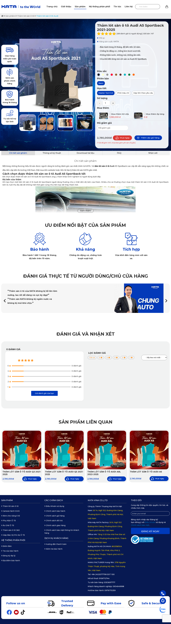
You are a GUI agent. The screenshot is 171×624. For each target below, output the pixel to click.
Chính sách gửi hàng (54, 516)
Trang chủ (51, 6)
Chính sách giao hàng (55, 525)
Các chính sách (53, 500)
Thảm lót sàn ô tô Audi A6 (146, 472)
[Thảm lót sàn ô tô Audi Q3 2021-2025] (22, 450)
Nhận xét (152, 153)
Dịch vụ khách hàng (56, 538)
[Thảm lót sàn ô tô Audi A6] (149, 450)
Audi (104, 166)
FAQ (119, 153)
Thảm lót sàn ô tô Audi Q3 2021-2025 (22, 473)
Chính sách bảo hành (55, 511)
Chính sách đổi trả (53, 520)
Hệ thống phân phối (99, 6)
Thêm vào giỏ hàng (150, 138)
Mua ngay (124, 138)
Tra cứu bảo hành (10, 551)
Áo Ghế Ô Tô (8, 525)
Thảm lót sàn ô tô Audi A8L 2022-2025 (104, 473)
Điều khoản (150, 522)
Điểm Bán (7, 546)
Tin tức (117, 6)
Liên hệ (129, 6)
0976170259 (110, 590)
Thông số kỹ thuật (52, 153)
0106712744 (104, 578)
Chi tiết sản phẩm (18, 153)
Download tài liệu (85, 153)
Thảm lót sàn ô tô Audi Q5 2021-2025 (64, 473)
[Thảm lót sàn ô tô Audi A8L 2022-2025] (106, 450)
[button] (166, 301)
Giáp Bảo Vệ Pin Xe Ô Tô (13, 535)
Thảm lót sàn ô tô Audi (47, 16)
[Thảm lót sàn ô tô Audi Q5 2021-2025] (64, 450)
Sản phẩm (80, 6)
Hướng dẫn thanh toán (55, 544)
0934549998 (118, 586)
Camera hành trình (11, 511)
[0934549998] (163, 593)
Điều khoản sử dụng (54, 506)
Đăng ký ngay (150, 531)
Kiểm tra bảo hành (53, 549)
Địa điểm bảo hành (11, 560)
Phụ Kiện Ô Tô (9, 520)
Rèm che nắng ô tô (11, 516)
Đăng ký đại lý (8, 556)
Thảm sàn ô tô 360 (11, 530)
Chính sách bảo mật (140, 525)
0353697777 (109, 582)
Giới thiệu (66, 6)
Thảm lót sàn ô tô (25, 16)
